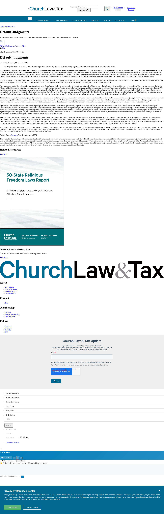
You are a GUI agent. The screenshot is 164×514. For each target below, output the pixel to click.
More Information (32, 507)
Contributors (88, 77)
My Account (118, 8)
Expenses (87, 39)
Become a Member (131, 9)
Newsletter (64, 61)
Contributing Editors (91, 74)
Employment (65, 36)
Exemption (88, 36)
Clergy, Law (111, 42)
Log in (107, 9)
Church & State (112, 39)
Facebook (7, 326)
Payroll (63, 39)
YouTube (7, 330)
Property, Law (112, 52)
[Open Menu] (29, 8)
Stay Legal (95, 20)
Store (132, 20)
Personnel (64, 42)
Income (86, 42)
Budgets (41, 34)
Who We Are (85, 57)
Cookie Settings (10, 293)
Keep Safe (107, 20)
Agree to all (12, 507)
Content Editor (89, 66)
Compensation (66, 34)
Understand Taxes (80, 20)
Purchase (7, 312)
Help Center (121, 20)
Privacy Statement (10, 289)
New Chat (21, 461)
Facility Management (45, 66)
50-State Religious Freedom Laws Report (15, 249)
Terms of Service (10, 291)
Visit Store (3, 154)
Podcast (63, 64)
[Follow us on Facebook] (21, 437)
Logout (118, 10)
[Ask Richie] (1, 448)
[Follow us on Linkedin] (24, 437)
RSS (6, 332)
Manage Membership (11, 314)
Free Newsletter (10, 316)
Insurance (41, 69)
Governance (111, 44)
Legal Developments (114, 47)
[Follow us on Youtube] (27, 437)
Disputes (14, 135)
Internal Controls (44, 44)
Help (6, 303)
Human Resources (62, 20)
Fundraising (42, 42)
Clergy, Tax (88, 34)
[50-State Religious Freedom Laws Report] (32, 245)
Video (63, 72)
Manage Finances (44, 20)
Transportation (43, 72)
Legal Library (112, 50)
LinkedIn (7, 328)
